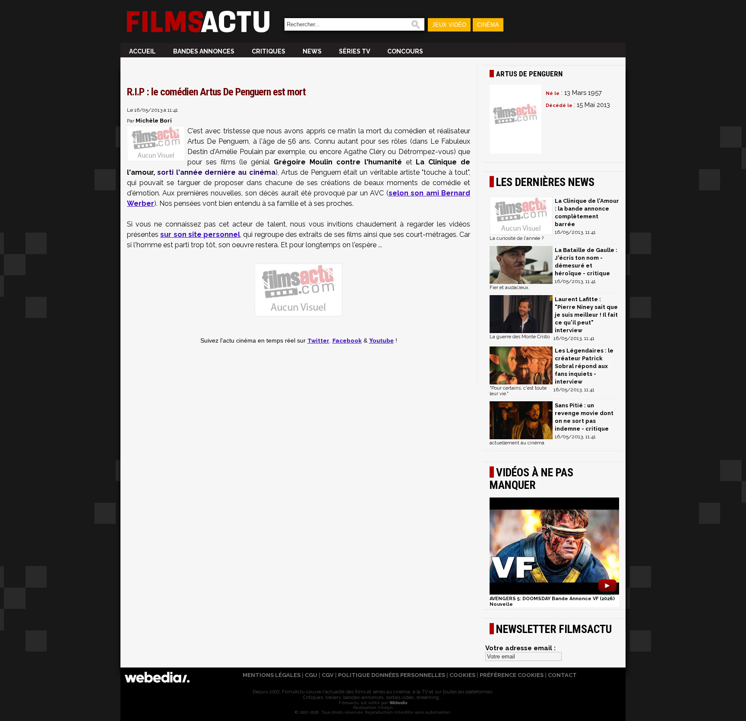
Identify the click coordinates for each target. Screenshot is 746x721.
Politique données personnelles (391, 675)
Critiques (268, 51)
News (312, 51)
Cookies (462, 675)
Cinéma (488, 25)
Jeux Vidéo (449, 25)
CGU (311, 675)
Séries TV (354, 51)
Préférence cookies (512, 675)
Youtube (381, 340)
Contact (562, 675)
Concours (405, 51)
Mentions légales (271, 675)
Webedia (397, 702)
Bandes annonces (203, 51)
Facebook (347, 340)
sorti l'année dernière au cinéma (216, 172)
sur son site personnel (200, 234)
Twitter (318, 340)
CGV (328, 675)
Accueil (142, 51)
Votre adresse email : (520, 648)
